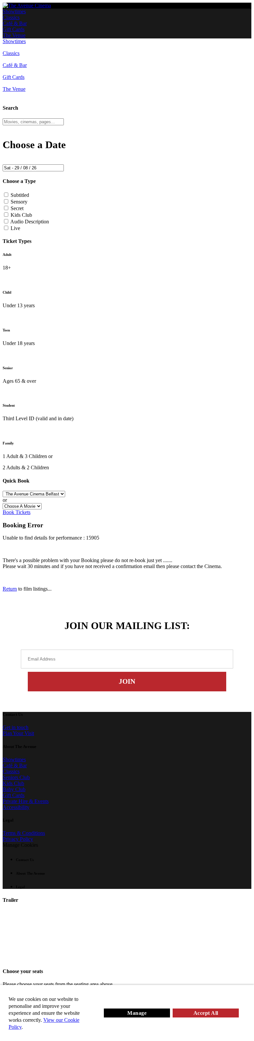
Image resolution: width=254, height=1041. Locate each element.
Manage (137, 1013)
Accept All (205, 1013)
